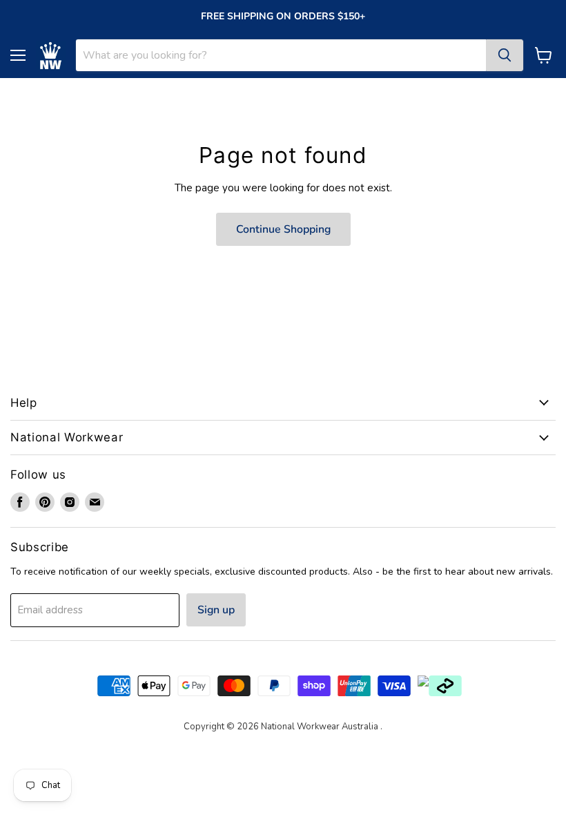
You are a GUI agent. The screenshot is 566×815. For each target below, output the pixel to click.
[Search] (504, 55)
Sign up (216, 609)
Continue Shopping (283, 229)
